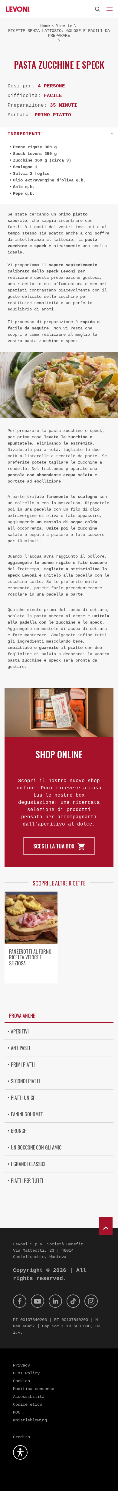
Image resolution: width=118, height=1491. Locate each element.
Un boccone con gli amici (37, 1147)
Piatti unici (22, 1097)
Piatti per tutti (27, 1180)
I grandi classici (28, 1164)
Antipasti (20, 1048)
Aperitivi (20, 1031)
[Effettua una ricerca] (97, 9)
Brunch (19, 1130)
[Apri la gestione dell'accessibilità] (20, 1452)
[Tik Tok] (73, 1301)
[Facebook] (19, 1301)
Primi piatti (23, 1064)
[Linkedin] (55, 1301)
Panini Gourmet (27, 1114)
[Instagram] (91, 1301)
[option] (31, 940)
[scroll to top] (106, 1226)
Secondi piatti (25, 1081)
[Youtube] (37, 1301)
